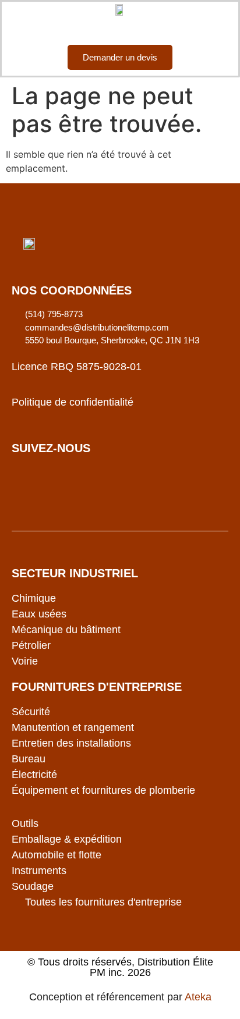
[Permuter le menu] (120, 27)
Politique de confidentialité (72, 402)
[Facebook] (26, 480)
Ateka (198, 997)
